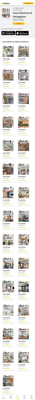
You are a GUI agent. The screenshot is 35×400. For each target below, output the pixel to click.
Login (31, 398)
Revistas (18, 398)
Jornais (10, 398)
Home (3, 398)
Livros (24, 398)
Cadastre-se (28, 3)
